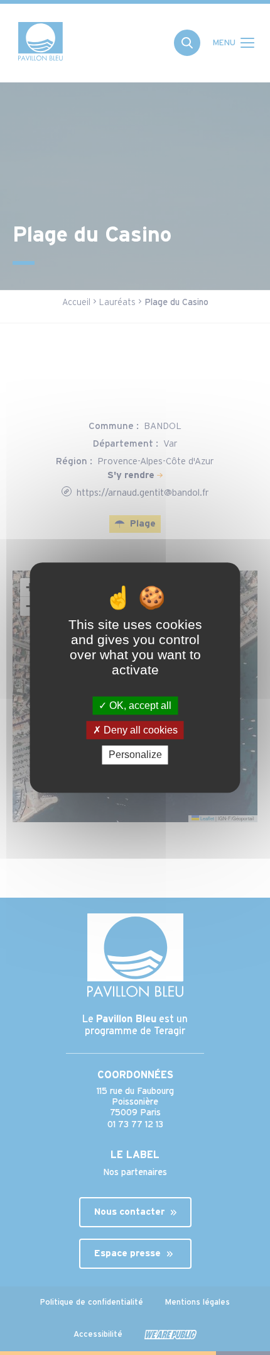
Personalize (135, 755)
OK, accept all (139, 705)
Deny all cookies (139, 730)
